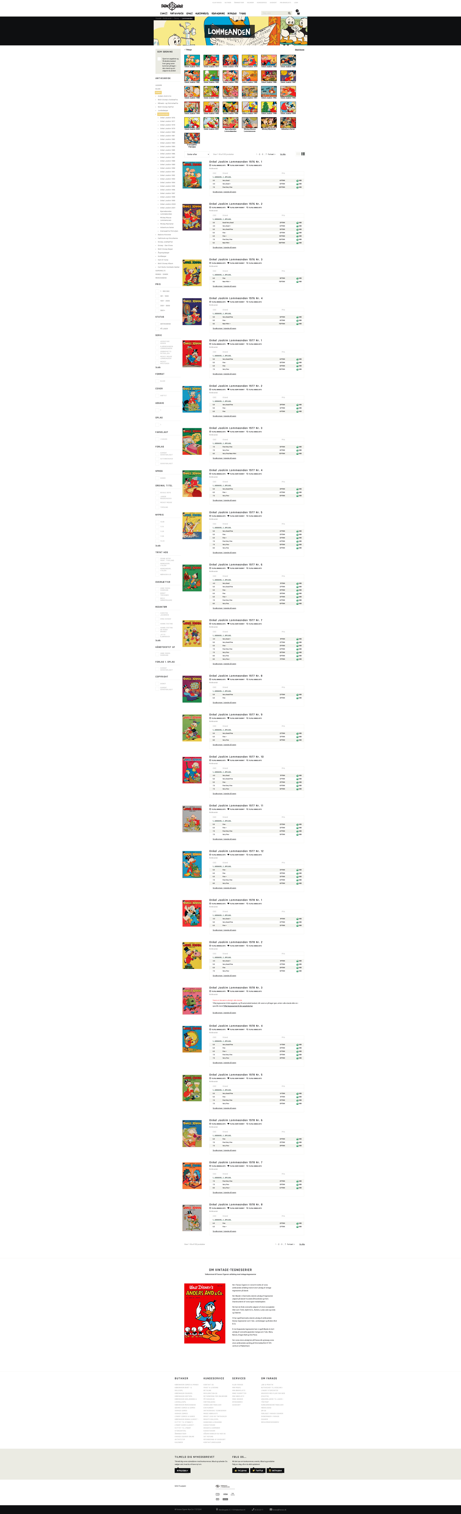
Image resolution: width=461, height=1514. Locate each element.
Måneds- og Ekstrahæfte (168, 103)
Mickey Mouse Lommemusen (165, 219)
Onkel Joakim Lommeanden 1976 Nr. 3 (236, 259)
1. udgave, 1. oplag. (222, 177)
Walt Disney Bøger (165, 249)
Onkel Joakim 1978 (167, 125)
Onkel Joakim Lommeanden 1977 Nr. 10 (236, 757)
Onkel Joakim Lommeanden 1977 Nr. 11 (236, 805)
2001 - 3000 (165, 305)
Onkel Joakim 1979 (167, 128)
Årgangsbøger (163, 252)
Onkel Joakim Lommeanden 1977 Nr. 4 (236, 470)
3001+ (162, 310)
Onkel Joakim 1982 (167, 139)
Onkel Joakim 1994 (167, 182)
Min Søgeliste (238, 1396)
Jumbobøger (163, 110)
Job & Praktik (267, 1384)
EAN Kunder (208, 1408)
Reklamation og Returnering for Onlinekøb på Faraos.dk (215, 1396)
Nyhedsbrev (237, 1402)
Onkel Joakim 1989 (167, 164)
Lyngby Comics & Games (185, 1416)
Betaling (207, 1390)
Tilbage (188, 50)
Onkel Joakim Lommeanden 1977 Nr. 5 (236, 512)
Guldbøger (162, 256)
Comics (163, 13)
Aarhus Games (181, 1410)
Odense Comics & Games (185, 1408)
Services (239, 1378)
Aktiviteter (180, 1439)
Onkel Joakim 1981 (167, 135)
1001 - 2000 (165, 301)
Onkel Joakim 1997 (167, 193)
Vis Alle (283, 154)
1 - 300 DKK (165, 291)
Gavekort (273, 3)
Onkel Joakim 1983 (167, 143)
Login (296, 3)
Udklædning (218, 13)
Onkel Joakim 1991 (167, 172)
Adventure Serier (167, 227)
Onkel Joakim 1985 (167, 150)
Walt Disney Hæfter (166, 107)
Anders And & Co (164, 96)
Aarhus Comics (181, 1413)
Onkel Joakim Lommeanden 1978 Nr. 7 (236, 1162)
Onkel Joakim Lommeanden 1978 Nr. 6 (236, 1120)
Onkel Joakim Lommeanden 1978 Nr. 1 (235, 900)
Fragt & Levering (210, 1387)
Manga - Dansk (161, 274)
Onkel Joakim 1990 (167, 168)
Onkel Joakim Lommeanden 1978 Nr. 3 (236, 987)
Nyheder (232, 13)
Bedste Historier (164, 234)
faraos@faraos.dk (279, 1510)
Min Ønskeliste (238, 1390)
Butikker (228, 3)
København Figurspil (184, 1393)
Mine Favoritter (239, 1393)
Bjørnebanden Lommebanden (166, 212)
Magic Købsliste (210, 1413)
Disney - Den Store (165, 245)
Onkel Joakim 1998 (167, 197)
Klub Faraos (217, 3)
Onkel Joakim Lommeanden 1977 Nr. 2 (236, 386)
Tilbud (243, 13)
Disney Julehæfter (165, 242)
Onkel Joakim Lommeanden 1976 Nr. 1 (235, 162)
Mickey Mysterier (166, 224)
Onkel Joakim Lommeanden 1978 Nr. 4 (236, 1026)
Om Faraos (269, 1378)
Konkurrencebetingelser (272, 1405)
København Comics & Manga (187, 1384)
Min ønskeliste (285, 3)
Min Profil (236, 1387)
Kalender (250, 3)
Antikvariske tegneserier (214, 1410)
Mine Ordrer (237, 1399)
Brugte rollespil (210, 1419)
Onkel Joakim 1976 (167, 117)
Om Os (263, 1410)
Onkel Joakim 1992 (167, 175)
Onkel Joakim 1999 (167, 200)
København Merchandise (185, 1405)
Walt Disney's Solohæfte (168, 99)
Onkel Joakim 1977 (167, 121)
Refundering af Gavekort (214, 1439)
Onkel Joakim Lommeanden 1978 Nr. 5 (236, 1075)
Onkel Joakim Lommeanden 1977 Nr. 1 (235, 340)
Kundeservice (262, 3)
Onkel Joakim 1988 (167, 161)
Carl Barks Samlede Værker (168, 267)
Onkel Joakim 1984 (167, 146)
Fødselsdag (266, 1408)
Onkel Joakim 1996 (167, 190)
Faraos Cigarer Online (184, 1436)
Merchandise (161, 278)
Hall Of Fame (163, 260)
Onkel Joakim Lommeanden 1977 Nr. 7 (235, 620)
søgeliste (255, 165)
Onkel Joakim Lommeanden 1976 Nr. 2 (236, 204)
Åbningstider (239, 3)
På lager (164, 329)
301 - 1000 (164, 296)
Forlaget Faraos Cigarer (272, 1413)
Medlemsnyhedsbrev (270, 1422)
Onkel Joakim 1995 (167, 186)
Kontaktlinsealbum (212, 1442)
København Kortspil (183, 1396)
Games (189, 13)
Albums (158, 85)
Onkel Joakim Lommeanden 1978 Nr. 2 (236, 942)
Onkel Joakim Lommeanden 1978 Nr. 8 (236, 1204)
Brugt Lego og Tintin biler (215, 1416)
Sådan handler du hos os (214, 1433)
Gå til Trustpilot (180, 1486)
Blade (158, 89)
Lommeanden (187, 18)
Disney (176, 18)
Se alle (158, 367)
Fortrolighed (209, 1402)
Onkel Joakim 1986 (167, 154)
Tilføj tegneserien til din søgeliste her (238, 1006)
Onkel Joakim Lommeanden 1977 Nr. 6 (236, 564)
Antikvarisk (167, 18)
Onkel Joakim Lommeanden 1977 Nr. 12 (236, 851)
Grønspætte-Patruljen (169, 231)
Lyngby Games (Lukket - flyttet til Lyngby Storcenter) (185, 1428)
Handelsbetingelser (212, 1405)
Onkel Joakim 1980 (167, 132)
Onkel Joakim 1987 (167, 157)
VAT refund (208, 1436)
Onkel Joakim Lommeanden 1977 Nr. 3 (236, 428)
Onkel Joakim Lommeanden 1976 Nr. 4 (236, 298)
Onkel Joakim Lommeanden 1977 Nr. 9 (236, 714)
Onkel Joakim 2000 (168, 204)
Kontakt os (208, 1384)
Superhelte (160, 270)
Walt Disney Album (165, 263)
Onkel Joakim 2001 (167, 208)
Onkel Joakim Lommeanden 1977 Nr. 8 (236, 676)
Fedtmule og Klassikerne (168, 238)
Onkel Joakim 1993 (167, 179)
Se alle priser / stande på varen (224, 192)
